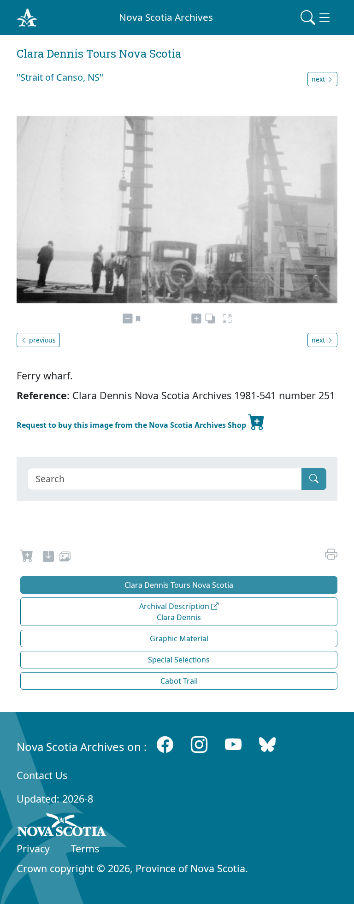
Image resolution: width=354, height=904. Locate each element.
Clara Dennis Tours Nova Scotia (178, 585)
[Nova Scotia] (62, 826)
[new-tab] (48, 558)
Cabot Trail (179, 681)
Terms (85, 848)
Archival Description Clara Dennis (175, 611)
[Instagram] (199, 744)
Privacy (33, 848)
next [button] (319, 79)
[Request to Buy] (27, 558)
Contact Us (42, 775)
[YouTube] (233, 744)
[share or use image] (65, 558)
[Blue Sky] (267, 744)
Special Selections (179, 660)
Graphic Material (179, 638)
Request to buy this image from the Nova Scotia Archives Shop (132, 425)
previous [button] (41, 340)
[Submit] (313, 479)
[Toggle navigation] (316, 17)
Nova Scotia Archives (166, 17)
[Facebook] (165, 744)
